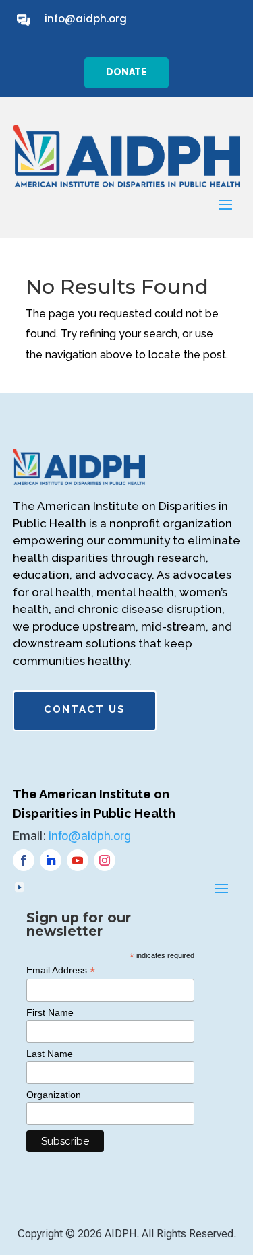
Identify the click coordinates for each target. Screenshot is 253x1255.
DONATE (126, 72)
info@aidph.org (86, 18)
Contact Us (84, 709)
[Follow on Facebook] (23, 860)
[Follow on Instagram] (104, 860)
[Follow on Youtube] (77, 860)
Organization (53, 1094)
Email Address (60, 970)
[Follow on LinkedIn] (50, 860)
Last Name (49, 1053)
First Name (50, 1012)
